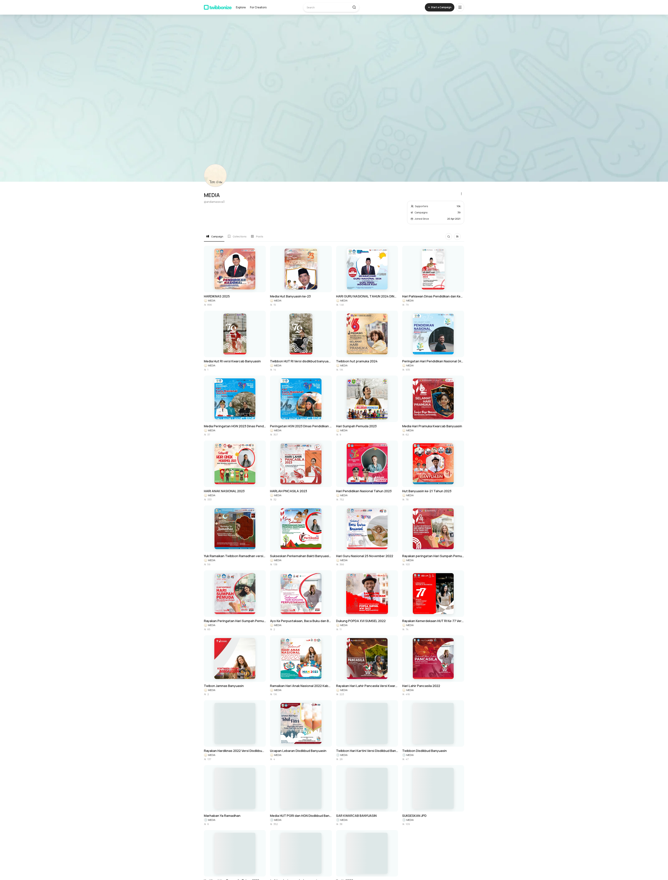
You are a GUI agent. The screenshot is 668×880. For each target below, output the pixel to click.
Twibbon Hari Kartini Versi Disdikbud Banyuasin (367, 751)
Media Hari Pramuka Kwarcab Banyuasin (432, 426)
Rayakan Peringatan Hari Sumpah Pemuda (235, 621)
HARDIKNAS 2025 (217, 296)
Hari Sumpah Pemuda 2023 (356, 426)
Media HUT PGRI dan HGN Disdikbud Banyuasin (301, 816)
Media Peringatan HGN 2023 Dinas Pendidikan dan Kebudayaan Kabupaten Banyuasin (235, 426)
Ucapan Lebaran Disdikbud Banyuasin (298, 751)
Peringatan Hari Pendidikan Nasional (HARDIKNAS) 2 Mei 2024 (433, 361)
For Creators (258, 7)
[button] (354, 7)
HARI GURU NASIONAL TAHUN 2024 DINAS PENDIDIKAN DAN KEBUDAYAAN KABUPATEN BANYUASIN (367, 296)
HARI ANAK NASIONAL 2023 (224, 491)
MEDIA (211, 300)
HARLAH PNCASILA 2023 (288, 491)
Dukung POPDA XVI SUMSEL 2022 (361, 621)
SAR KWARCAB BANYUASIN (356, 816)
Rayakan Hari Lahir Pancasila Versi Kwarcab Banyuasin (367, 686)
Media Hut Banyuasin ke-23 (290, 296)
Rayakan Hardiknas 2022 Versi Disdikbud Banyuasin (235, 751)
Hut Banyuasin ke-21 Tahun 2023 (426, 491)
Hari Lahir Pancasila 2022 (421, 686)
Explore (241, 7)
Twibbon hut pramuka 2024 (356, 361)
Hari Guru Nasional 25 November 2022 (364, 556)
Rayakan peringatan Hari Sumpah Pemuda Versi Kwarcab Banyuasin (433, 556)
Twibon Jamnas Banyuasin (224, 686)
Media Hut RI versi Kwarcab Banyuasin (232, 361)
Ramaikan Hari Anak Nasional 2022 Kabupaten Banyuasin (301, 686)
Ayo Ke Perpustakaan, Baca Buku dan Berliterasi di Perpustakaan (301, 621)
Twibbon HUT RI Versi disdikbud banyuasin (301, 361)
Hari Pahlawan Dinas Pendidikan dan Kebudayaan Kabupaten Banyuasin (433, 296)
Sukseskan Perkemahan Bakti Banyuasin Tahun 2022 (301, 556)
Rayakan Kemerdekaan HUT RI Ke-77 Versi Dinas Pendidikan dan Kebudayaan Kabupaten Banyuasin (433, 621)
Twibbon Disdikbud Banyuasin (424, 751)
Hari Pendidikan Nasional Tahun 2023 (364, 491)
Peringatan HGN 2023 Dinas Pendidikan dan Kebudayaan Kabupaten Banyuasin (301, 426)
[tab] (214, 236)
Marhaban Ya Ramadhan (222, 816)
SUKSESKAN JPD (414, 816)
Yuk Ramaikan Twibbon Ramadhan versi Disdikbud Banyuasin (235, 556)
